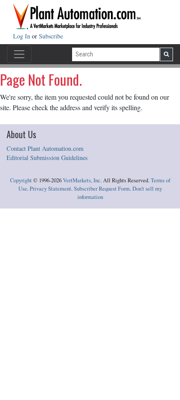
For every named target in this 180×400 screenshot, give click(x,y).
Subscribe (51, 36)
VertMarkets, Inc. (82, 180)
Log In (22, 36)
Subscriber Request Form (102, 188)
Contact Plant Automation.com (45, 148)
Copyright (21, 180)
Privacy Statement (50, 188)
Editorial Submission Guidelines (47, 157)
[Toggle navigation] (19, 54)
